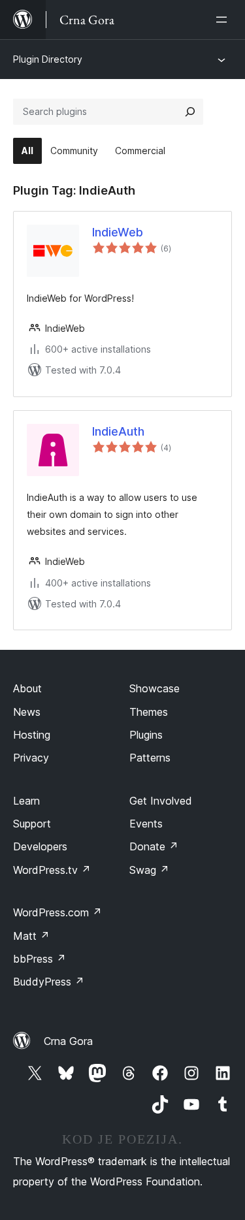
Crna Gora (68, 1041)
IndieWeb (117, 232)
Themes (148, 711)
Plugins (146, 734)
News (27, 711)
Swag (149, 869)
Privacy (31, 757)
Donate (153, 846)
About (27, 688)
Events (146, 823)
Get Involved (160, 800)
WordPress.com (57, 912)
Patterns (150, 757)
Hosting (31, 734)
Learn (26, 800)
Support (32, 823)
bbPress (39, 958)
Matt (31, 935)
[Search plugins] (190, 112)
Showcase (154, 688)
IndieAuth (118, 431)
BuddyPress (48, 981)
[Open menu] (224, 19)
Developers (40, 846)
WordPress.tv (52, 869)
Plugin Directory (47, 59)
